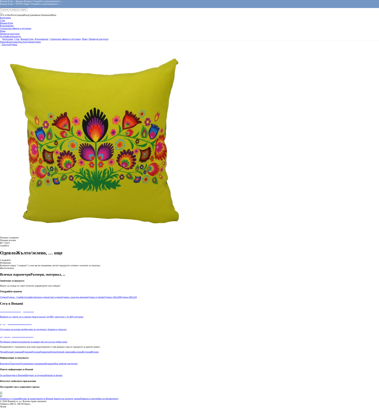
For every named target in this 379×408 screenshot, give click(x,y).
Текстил (22, 42)
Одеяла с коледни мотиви (74, 297)
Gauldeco (29, 297)
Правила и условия (9, 398)
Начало (3, 42)
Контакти (5, 363)
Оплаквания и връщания (32, 363)
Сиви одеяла (55, 297)
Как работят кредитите (66, 363)
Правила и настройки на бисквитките (99, 398)
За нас (3, 375)
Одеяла (37, 42)
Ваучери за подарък (35, 375)
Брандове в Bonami (15, 375)
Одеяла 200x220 (129, 297)
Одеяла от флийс (96, 297)
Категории (12, 42)
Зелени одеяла (41, 297)
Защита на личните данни (66, 398)
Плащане (49, 363)
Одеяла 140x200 (113, 297)
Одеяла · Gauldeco (16, 297)
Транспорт (15, 363)
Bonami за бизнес (54, 375)
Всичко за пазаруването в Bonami (36, 398)
